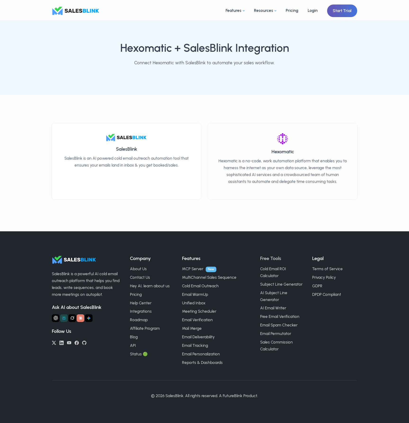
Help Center (140, 303)
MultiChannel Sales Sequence (209, 277)
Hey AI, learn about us (150, 286)
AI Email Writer (273, 308)
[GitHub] (84, 342)
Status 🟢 (139, 354)
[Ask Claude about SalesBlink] (80, 318)
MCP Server (192, 268)
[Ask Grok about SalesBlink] (72, 318)
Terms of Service (327, 268)
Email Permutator (275, 333)
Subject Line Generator (281, 284)
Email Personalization (201, 354)
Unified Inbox (193, 303)
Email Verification (197, 319)
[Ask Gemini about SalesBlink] (89, 318)
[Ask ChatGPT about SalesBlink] (55, 318)
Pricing (292, 10)
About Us (138, 268)
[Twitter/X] (54, 342)
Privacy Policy (324, 277)
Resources (263, 10)
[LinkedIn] (61, 342)
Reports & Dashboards (202, 362)
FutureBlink (232, 395)
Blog (134, 337)
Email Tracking (195, 345)
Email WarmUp (195, 294)
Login (313, 10)
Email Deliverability (198, 337)
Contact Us (140, 277)
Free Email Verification (279, 316)
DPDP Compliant (326, 294)
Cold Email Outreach (200, 286)
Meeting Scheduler (199, 311)
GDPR (317, 286)
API (133, 345)
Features (233, 10)
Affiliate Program (145, 328)
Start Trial (342, 10)
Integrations (141, 311)
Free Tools (270, 258)
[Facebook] (77, 342)
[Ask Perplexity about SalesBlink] (64, 318)
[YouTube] (69, 342)
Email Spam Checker (279, 325)
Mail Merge (192, 328)
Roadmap (139, 319)
